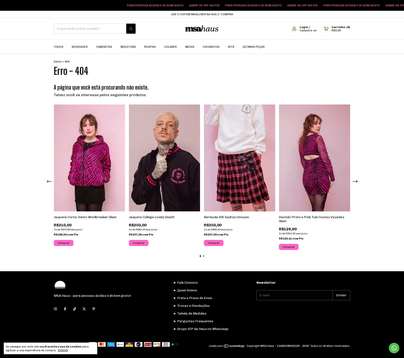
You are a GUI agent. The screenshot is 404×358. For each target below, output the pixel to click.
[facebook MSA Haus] (65, 309)
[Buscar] (131, 29)
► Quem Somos (185, 290)
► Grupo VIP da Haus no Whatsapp (200, 329)
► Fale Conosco (185, 283)
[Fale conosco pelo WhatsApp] (394, 348)
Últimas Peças (254, 46)
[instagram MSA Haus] (55, 309)
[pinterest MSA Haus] (93, 309)
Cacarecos (211, 46)
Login (304, 27)
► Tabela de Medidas (189, 313)
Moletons (128, 46)
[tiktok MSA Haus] (74, 309)
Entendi (63, 350)
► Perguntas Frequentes (193, 321)
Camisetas (104, 46)
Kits (231, 46)
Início (57, 61)
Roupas (150, 46)
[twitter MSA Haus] (84, 309)
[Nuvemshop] (227, 347)
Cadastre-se (308, 30)
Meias (189, 46)
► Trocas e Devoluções (191, 306)
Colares (170, 46)
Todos (58, 46)
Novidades (80, 46)
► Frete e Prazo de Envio (192, 298)
